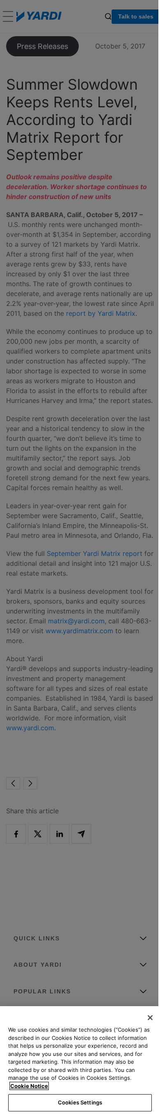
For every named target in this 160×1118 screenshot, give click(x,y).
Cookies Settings (80, 1102)
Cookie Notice (29, 1086)
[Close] (150, 1018)
